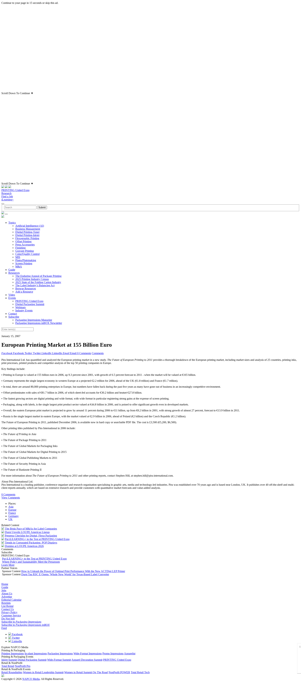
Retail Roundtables (11, 672)
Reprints (6, 602)
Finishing (20, 247)
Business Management (27, 228)
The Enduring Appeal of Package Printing (38, 275)
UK (10, 519)
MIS (17, 257)
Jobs (3, 590)
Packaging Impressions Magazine (33, 319)
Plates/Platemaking (25, 260)
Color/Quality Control (27, 254)
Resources (14, 272)
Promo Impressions (113, 653)
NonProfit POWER (119, 672)
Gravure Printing (24, 250)
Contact (12, 313)
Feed (4, 628)
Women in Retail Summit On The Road (86, 672)
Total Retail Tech (140, 672)
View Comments (10, 497)
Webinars (20, 307)
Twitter (15, 637)
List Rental (7, 606)
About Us (6, 593)
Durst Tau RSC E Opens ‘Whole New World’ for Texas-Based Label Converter (65, 574)
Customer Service (11, 615)
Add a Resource (24, 291)
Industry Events (24, 310)
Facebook (17, 634)
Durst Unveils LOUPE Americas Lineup (27, 532)
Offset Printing (23, 241)
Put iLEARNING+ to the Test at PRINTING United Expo (37, 539)
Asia (10, 506)
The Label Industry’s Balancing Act (35, 285)
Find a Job (7, 196)
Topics (12, 222)
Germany (13, 516)
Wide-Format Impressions (88, 653)
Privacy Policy (9, 612)
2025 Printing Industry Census (32, 279)
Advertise (6, 596)
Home (4, 584)
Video (11, 294)
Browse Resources (25, 288)
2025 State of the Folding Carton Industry (38, 282)
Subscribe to (21, 621)
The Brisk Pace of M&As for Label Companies (31, 528)
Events (12, 297)
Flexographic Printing (27, 238)
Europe (12, 509)
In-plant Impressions (36, 653)
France (12, 512)
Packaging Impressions (60, 653)
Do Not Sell (8, 618)
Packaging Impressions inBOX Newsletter (38, 323)
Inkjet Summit (9, 659)
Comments (98, 353)
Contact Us (7, 609)
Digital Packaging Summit (29, 304)
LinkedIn (16, 641)
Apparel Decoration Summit (86, 659)
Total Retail (7, 666)
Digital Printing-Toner (27, 232)
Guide (11, 269)
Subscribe (13, 316)
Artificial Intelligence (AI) (29, 225)
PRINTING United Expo (15, 190)
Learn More (7, 564)
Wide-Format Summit (59, 659)
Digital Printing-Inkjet (27, 235)
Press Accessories (25, 244)
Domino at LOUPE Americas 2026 (24, 546)
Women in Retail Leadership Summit (43, 672)
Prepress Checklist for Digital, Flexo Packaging (31, 535)
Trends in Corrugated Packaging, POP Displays (31, 542)
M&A (18, 266)
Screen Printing (23, 263)
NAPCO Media (31, 678)
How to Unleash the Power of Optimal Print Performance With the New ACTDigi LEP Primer (73, 571)
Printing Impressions (12, 653)
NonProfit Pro (22, 666)
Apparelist (129, 653)
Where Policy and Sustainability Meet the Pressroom (31, 561)
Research (6, 193)
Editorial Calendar (11, 599)
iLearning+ (7, 199)
